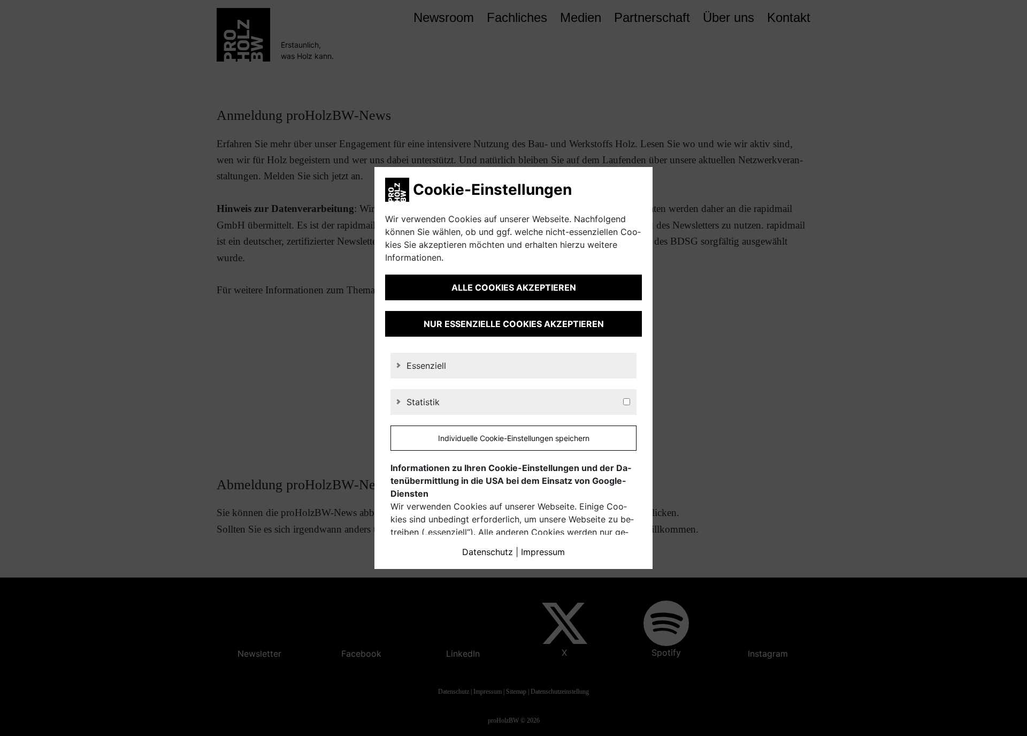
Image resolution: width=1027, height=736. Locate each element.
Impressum (543, 552)
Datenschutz (487, 552)
